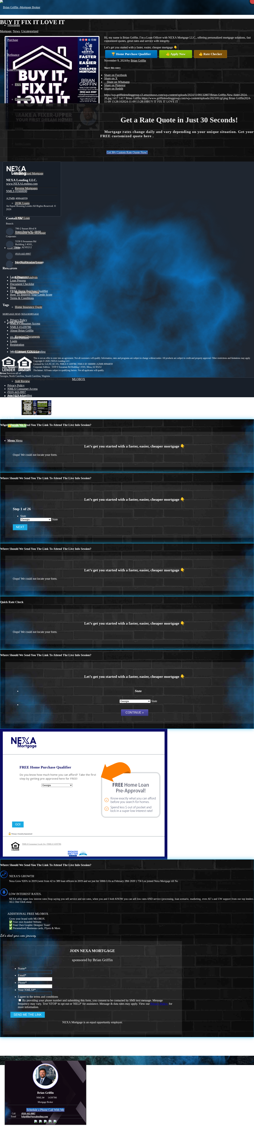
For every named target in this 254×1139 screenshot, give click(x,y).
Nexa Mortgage (30, 314)
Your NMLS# (27, 989)
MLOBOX (78, 379)
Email (22, 975)
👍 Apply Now (175, 54)
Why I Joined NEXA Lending (28, 351)
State (23, 516)
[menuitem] (130, 411)
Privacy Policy (18, 320)
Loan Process (18, 280)
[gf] (20, 7)
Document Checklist (22, 284)
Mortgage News (11, 314)
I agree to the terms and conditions (38, 996)
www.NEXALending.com (22, 183)
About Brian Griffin (21, 330)
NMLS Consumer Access (25, 323)
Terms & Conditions (22, 298)
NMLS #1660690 (16, 191)
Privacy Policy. (159, 1003)
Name (22, 968)
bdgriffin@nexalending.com (29, 262)
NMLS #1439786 (20, 327)
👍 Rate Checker (210, 54)
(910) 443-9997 (23, 253)
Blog (13, 287)
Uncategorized (29, 31)
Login (13, 341)
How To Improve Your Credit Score (31, 294)
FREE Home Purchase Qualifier (29, 291)
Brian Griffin (138, 60)
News (16, 31)
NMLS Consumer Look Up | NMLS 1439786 (41, 844)
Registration (17, 344)
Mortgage (5, 31)
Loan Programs (19, 277)
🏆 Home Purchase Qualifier (131, 54)
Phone (22, 982)
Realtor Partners (19, 337)
